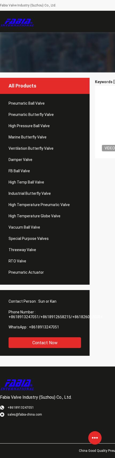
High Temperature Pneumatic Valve (39, 205)
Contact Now (44, 342)
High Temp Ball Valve (26, 182)
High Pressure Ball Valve (29, 126)
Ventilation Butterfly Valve (31, 148)
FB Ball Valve (19, 171)
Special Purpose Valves (29, 238)
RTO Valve (17, 261)
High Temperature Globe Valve (34, 216)
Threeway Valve (22, 250)
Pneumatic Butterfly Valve (31, 114)
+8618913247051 (44, 327)
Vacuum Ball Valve (24, 227)
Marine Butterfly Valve (28, 137)
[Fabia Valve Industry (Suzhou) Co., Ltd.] (17, 21)
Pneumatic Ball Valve (27, 103)
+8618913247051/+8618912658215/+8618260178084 (55, 317)
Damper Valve (20, 159)
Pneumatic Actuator (26, 272)
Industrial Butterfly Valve (30, 193)
